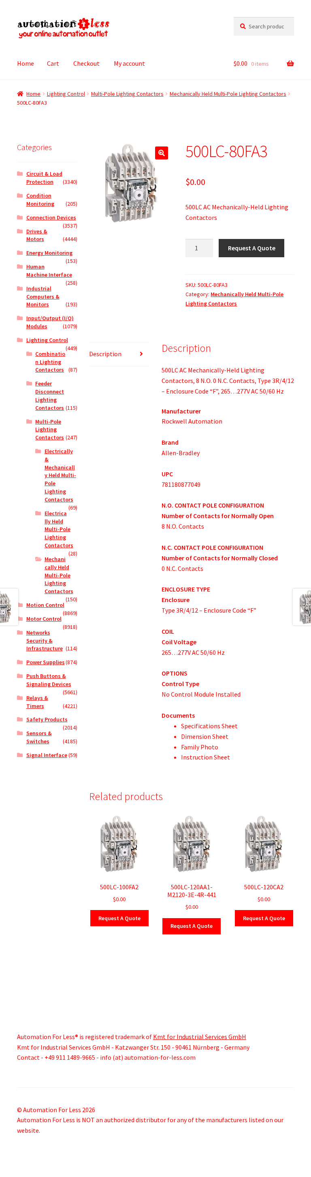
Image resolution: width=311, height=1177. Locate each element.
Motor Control (44, 618)
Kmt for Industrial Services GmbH (199, 1037)
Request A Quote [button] (119, 918)
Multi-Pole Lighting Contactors (127, 93)
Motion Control (45, 605)
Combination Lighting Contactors (50, 362)
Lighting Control (66, 93)
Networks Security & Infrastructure (44, 640)
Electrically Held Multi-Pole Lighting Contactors (59, 529)
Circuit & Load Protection (44, 177)
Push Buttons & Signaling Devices (48, 680)
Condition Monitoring (40, 199)
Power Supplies (45, 662)
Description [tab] (105, 354)
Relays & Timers (37, 702)
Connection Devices (51, 217)
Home (25, 63)
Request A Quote (251, 248)
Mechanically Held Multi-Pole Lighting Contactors (228, 93)
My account (129, 63)
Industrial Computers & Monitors (43, 296)
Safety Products (47, 719)
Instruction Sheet (205, 757)
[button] (161, 152)
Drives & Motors (36, 235)
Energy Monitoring (49, 252)
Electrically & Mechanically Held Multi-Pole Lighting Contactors (60, 475)
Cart (53, 63)
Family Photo (199, 747)
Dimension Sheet (204, 736)
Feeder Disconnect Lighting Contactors (49, 395)
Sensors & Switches (39, 737)
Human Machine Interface (49, 270)
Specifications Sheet (209, 726)
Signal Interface (46, 755)
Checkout (86, 63)
